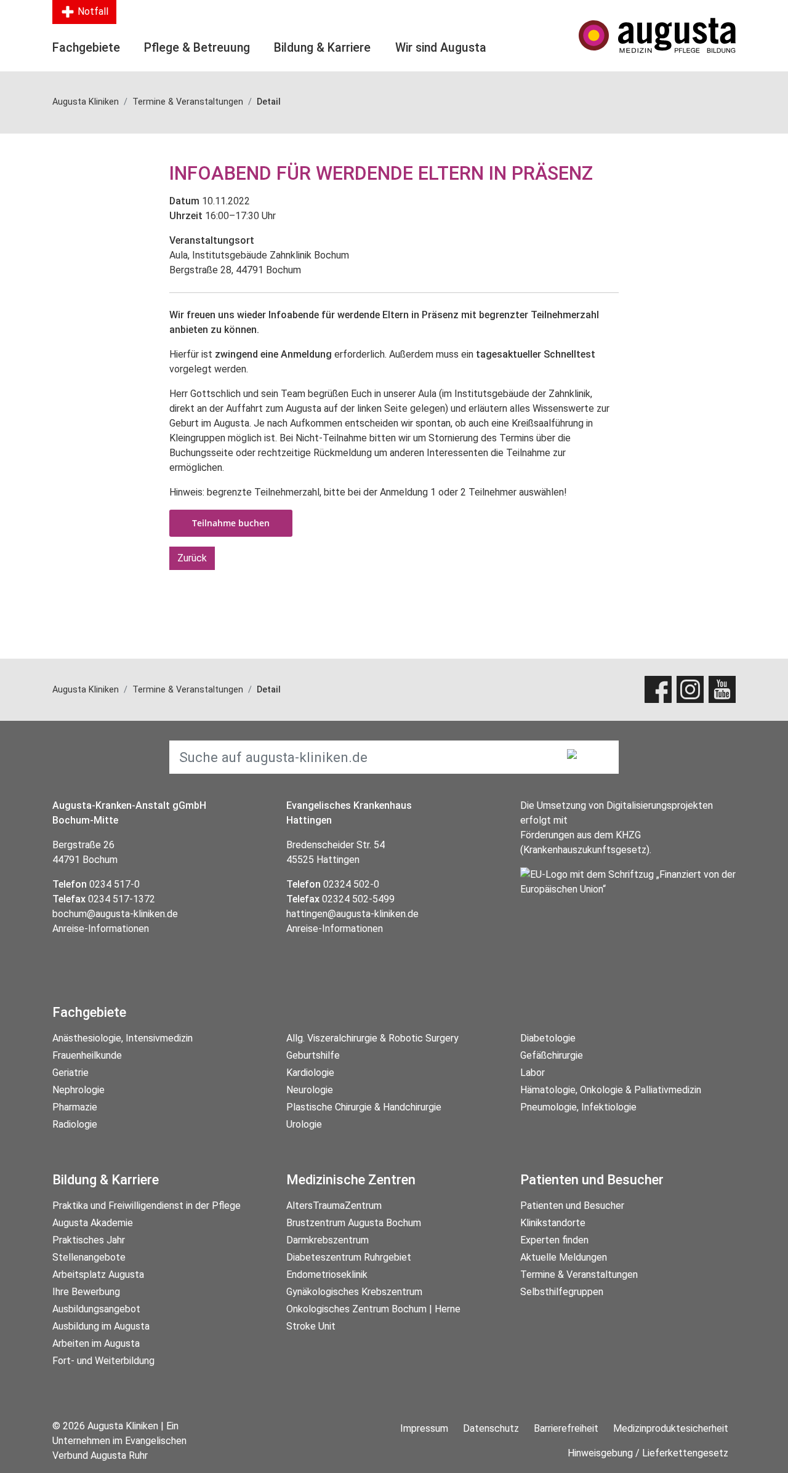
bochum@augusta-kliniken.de (115, 914)
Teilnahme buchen (231, 523)
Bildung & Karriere (322, 48)
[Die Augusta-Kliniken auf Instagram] (690, 689)
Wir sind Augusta (440, 48)
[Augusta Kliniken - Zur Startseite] (657, 35)
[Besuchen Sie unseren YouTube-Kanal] (722, 689)
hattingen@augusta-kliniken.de (352, 914)
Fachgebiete (86, 48)
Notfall (91, 11)
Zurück (192, 558)
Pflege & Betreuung (197, 48)
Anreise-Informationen (100, 928)
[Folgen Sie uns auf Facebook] (658, 689)
